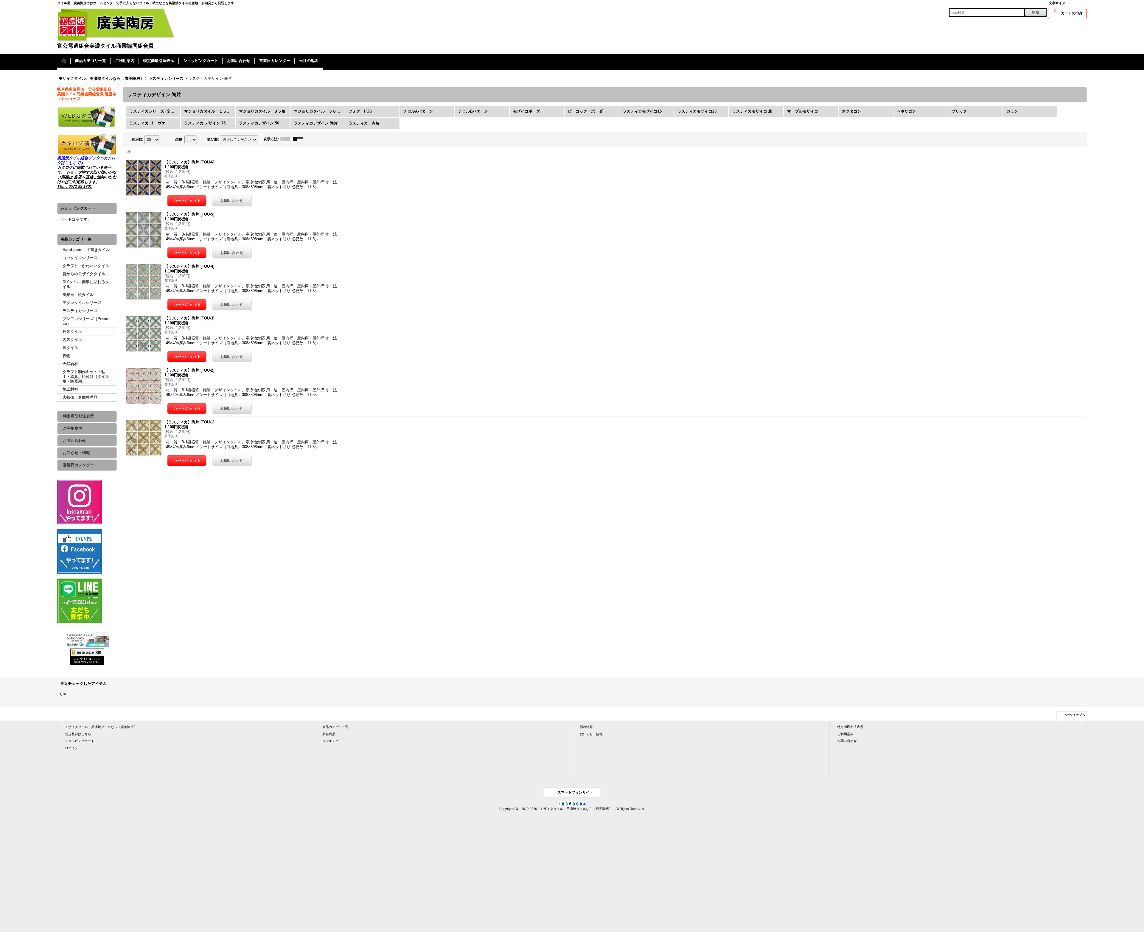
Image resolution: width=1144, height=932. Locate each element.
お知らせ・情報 (76, 453)
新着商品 (328, 734)
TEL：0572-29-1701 (74, 186)
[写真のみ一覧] (286, 139)
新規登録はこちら (78, 734)
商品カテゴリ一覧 (335, 727)
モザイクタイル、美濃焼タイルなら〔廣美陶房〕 (101, 727)
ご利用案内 (72, 428)
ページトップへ (1074, 714)
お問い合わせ (74, 440)
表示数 (137, 139)
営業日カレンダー (78, 465)
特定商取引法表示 (78, 416)
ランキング (330, 741)
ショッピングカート (79, 741)
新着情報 (586, 727)
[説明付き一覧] (299, 139)
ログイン (71, 748)
